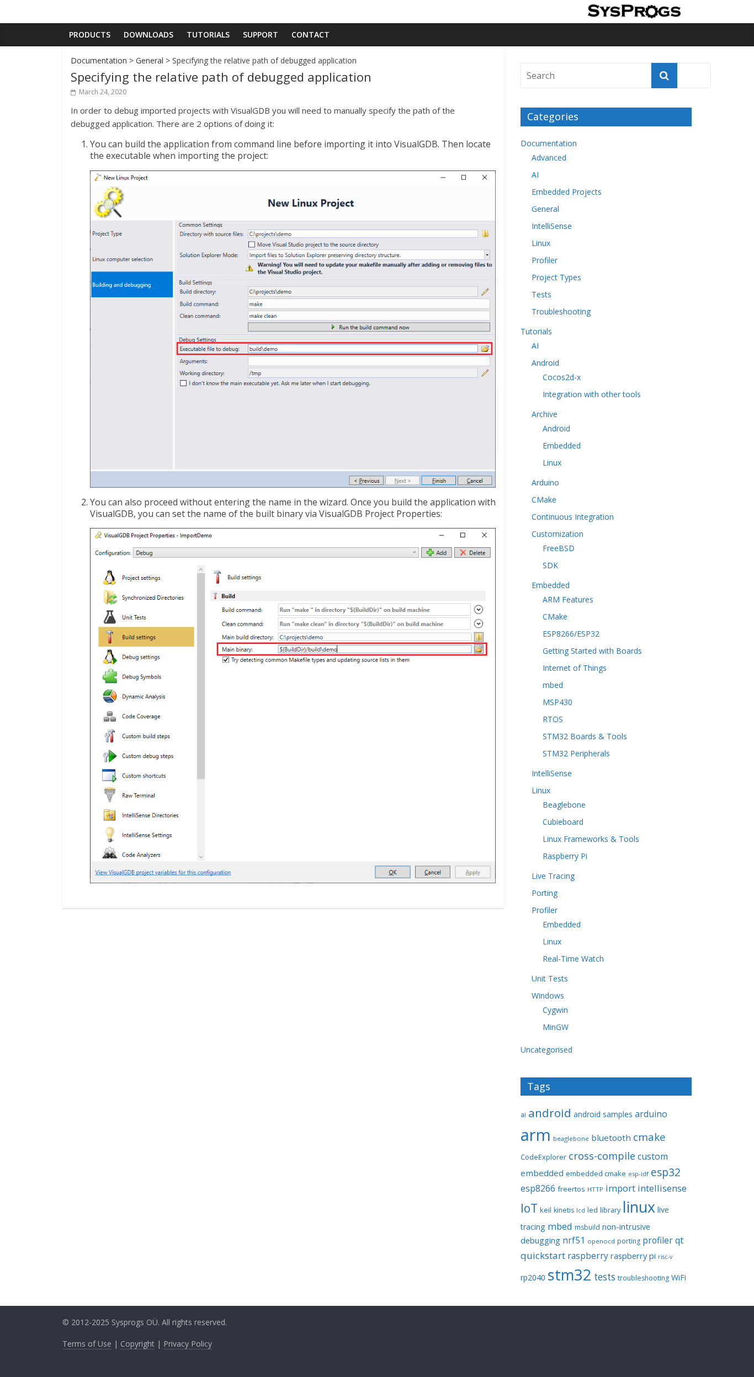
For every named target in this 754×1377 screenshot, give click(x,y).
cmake (649, 1137)
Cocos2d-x (562, 377)
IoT (529, 1208)
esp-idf (638, 1174)
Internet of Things (575, 668)
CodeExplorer (543, 1157)
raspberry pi (633, 1255)
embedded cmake (596, 1173)
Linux (541, 243)
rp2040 (533, 1277)
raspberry (587, 1256)
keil (545, 1210)
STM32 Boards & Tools (585, 736)
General (149, 60)
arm (536, 1135)
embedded (542, 1172)
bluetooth (611, 1137)
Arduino (545, 482)
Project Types (556, 277)
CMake (544, 499)
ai (523, 1114)
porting (628, 1241)
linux (639, 1207)
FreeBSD (559, 548)
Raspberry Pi (565, 856)
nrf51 (573, 1240)
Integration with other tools (592, 394)
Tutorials (208, 34)
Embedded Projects (567, 191)
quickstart (543, 1255)
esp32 (666, 1172)
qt (679, 1240)
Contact (310, 34)
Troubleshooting (561, 311)
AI (535, 174)
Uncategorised (546, 1049)
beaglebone (571, 1138)
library (610, 1210)
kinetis (564, 1210)
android (549, 1112)
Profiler (544, 260)
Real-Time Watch (573, 958)
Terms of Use (86, 1343)
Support (260, 34)
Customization (557, 534)
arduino (651, 1114)
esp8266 (538, 1188)
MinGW (556, 1027)
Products (89, 34)
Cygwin (555, 1010)
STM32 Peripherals (576, 753)
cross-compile (602, 1155)
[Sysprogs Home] (634, 11)
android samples (603, 1114)
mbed (553, 685)
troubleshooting (643, 1278)
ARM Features (568, 599)
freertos (571, 1189)
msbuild (587, 1227)
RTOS (553, 719)
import (620, 1188)
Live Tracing (553, 876)
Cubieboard (563, 821)
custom (653, 1156)
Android (545, 362)
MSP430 (557, 702)
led (592, 1210)
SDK (550, 565)
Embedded (562, 445)
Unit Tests (550, 978)
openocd (601, 1241)
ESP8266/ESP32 (571, 633)
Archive (544, 414)
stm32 (570, 1274)
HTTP (595, 1189)
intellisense (662, 1188)
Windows (548, 995)
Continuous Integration (573, 516)
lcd (580, 1210)
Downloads (148, 34)
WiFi (678, 1277)
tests (604, 1277)
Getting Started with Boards (592, 650)
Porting (544, 893)
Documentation (99, 60)
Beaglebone (564, 804)
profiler (658, 1240)
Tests (541, 294)
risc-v (665, 1257)
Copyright (137, 1343)
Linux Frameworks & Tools (591, 839)
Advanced (549, 157)
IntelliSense (552, 226)
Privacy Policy (187, 1343)
